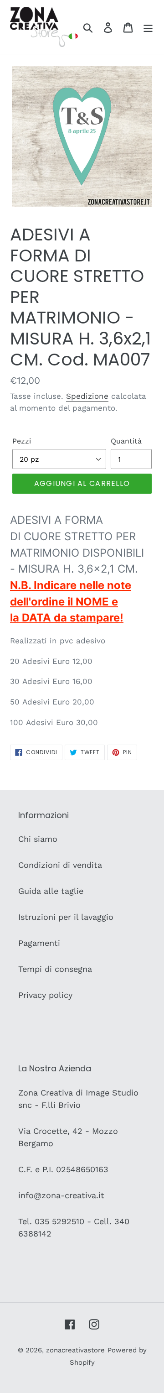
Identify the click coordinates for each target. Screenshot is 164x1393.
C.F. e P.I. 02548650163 (63, 1169)
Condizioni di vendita (60, 865)
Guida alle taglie (50, 891)
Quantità (126, 441)
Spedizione (87, 396)
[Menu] (148, 26)
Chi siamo (37, 839)
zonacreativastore (75, 1350)
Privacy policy (45, 995)
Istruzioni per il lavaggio (65, 917)
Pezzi (21, 441)
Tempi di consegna (55, 969)
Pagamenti (39, 943)
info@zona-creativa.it (61, 1195)
